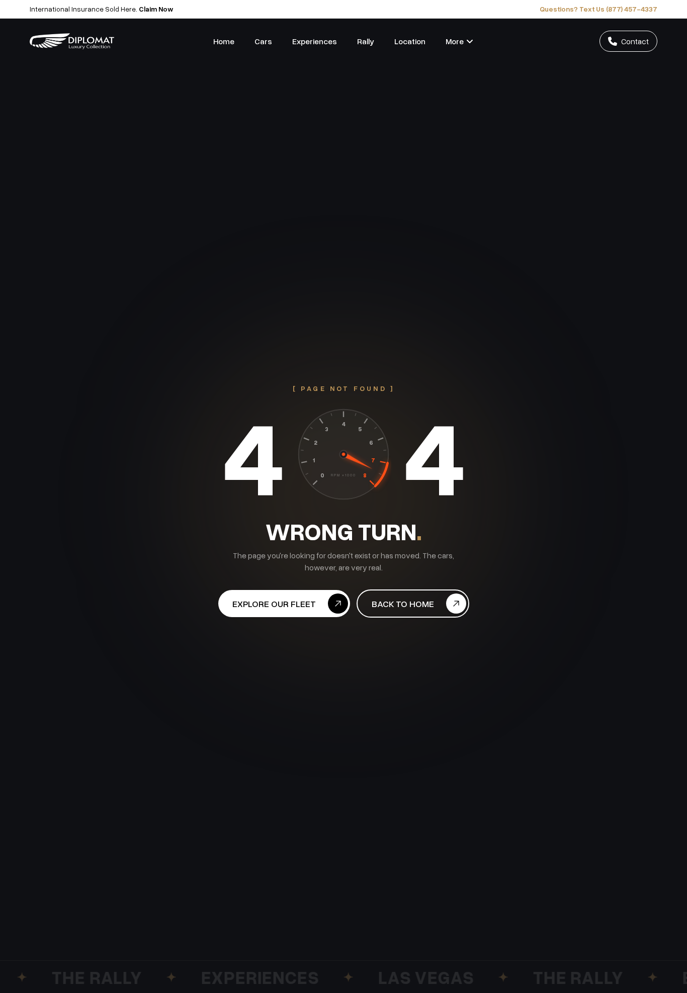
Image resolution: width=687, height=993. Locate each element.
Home (223, 41)
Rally (365, 41)
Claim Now (156, 9)
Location (409, 41)
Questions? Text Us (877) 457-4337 (598, 9)
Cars (263, 41)
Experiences (314, 41)
